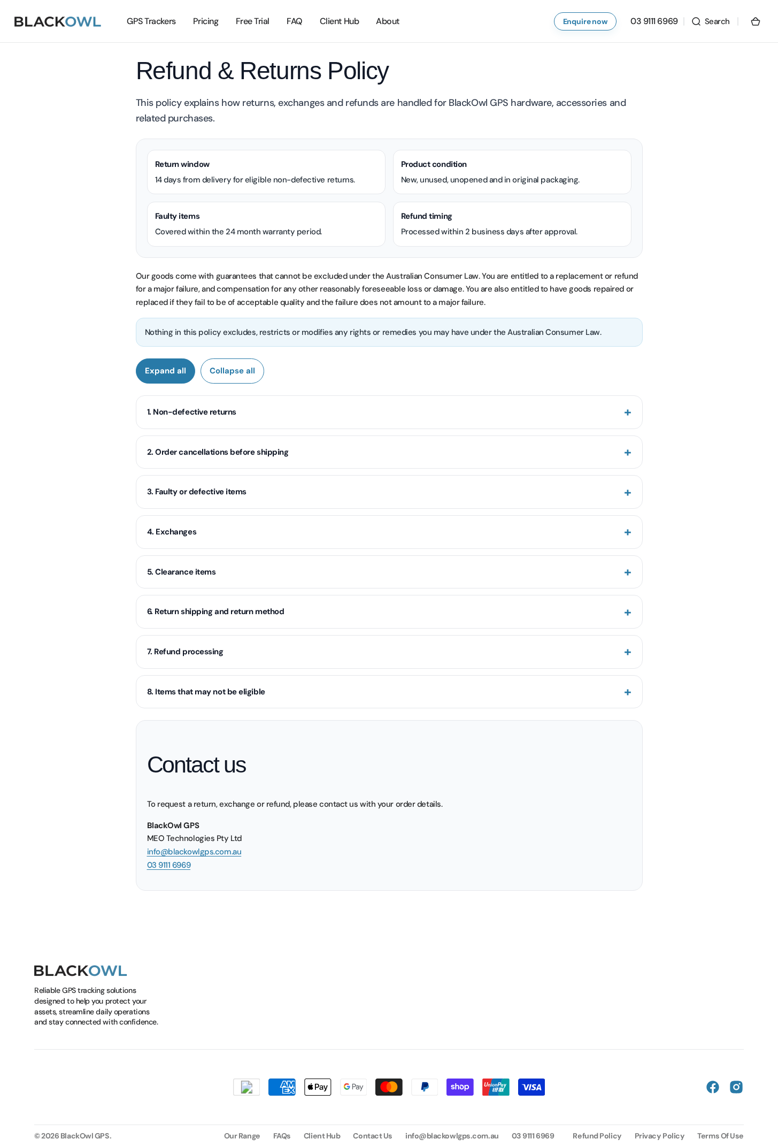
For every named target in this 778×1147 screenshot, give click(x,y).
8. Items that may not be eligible (206, 691)
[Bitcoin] (246, 1087)
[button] (710, 21)
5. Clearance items (181, 572)
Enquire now (585, 21)
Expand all (165, 370)
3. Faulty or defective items (197, 491)
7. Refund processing (185, 651)
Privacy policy (660, 1136)
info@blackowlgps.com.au (194, 851)
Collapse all (232, 370)
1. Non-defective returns (191, 412)
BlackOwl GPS (85, 1136)
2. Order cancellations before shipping (218, 452)
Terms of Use (720, 1136)
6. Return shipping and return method (215, 611)
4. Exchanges (172, 531)
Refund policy (597, 1136)
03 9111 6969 (169, 865)
